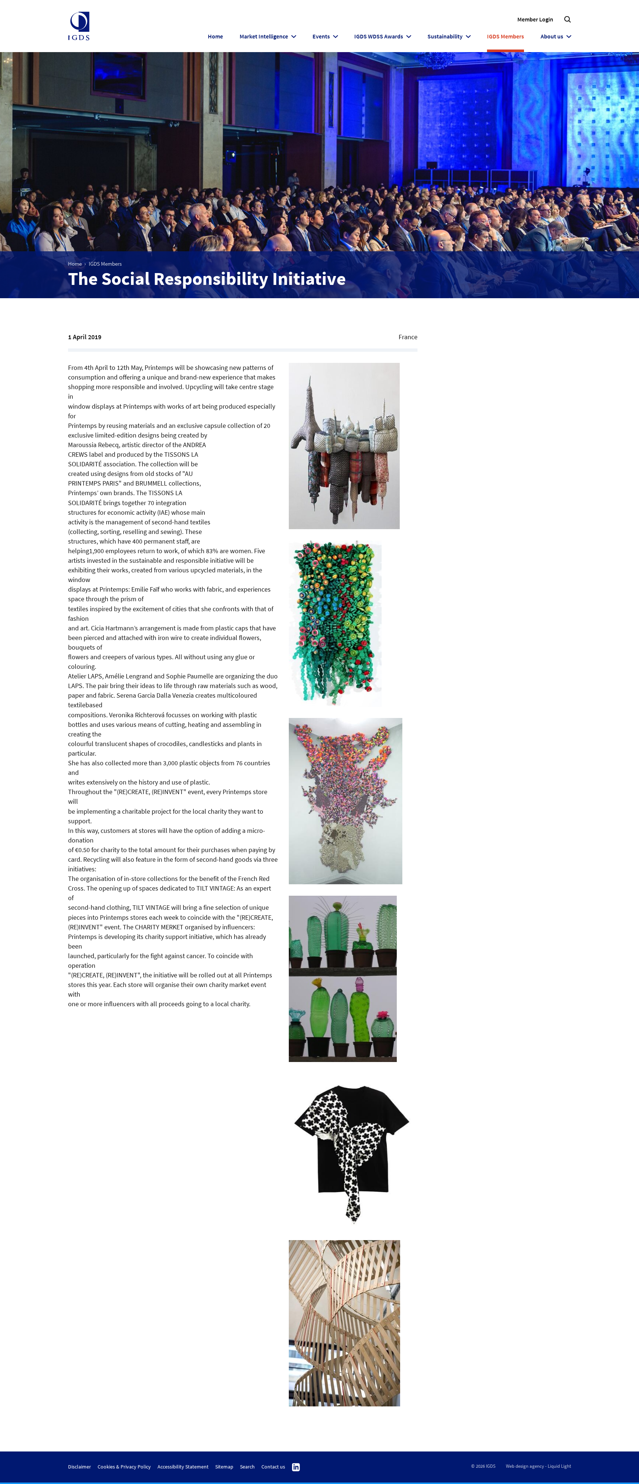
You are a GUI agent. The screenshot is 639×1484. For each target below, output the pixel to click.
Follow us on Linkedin (296, 1467)
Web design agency (525, 1466)
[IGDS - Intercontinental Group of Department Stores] (79, 26)
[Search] (567, 19)
